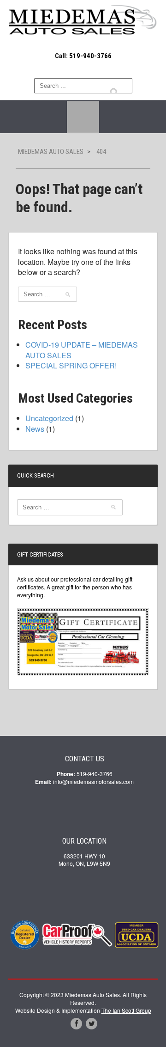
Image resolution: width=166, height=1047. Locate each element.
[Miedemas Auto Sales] (83, 20)
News (34, 428)
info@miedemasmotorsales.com (93, 781)
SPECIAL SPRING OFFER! (71, 365)
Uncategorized (49, 418)
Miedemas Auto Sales (50, 151)
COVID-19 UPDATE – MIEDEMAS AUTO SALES (81, 349)
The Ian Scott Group (126, 1010)
